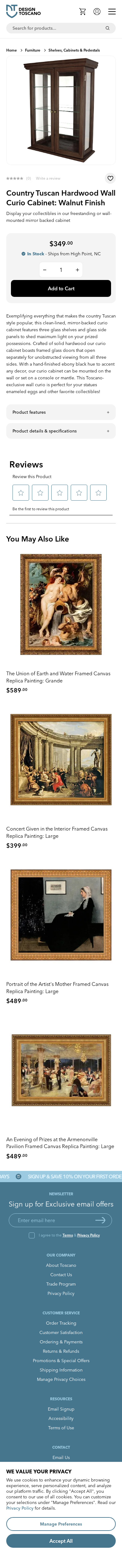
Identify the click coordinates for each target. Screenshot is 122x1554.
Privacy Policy (88, 1235)
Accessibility (61, 1418)
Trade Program (61, 1284)
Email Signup (61, 1409)
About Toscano (61, 1265)
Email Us (61, 1457)
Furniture (32, 50)
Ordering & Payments (61, 1342)
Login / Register (97, 11)
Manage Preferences (61, 1524)
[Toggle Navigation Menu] (112, 11)
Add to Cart (61, 288)
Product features (29, 412)
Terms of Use (61, 1428)
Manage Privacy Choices (61, 1379)
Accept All (61, 1541)
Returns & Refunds (61, 1351)
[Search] (107, 28)
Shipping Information (61, 1370)
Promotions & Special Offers (61, 1360)
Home (11, 50)
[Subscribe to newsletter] (100, 1220)
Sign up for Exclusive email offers (61, 1204)
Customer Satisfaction (61, 1332)
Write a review (48, 178)
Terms (68, 1235)
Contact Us (61, 1274)
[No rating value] (16, 178)
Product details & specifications (45, 431)
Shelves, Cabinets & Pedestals (74, 50)
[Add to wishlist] (110, 178)
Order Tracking (61, 1323)
